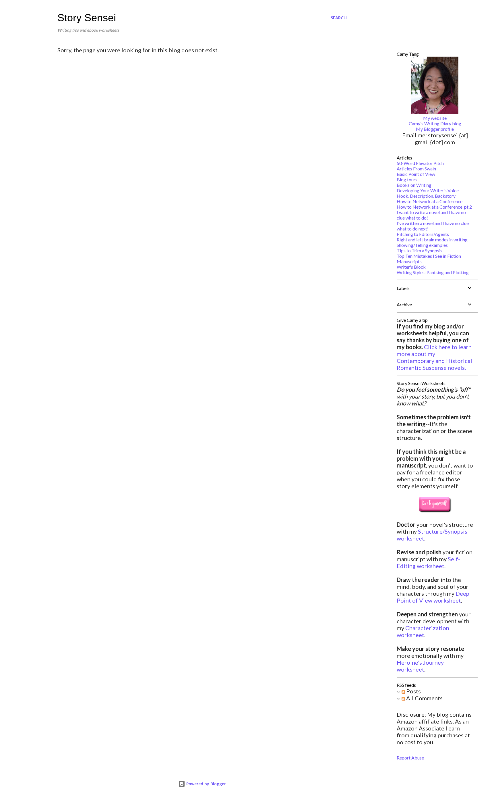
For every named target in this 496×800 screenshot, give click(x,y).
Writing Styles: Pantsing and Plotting (433, 272)
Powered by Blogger (205, 783)
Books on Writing (414, 185)
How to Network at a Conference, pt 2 (434, 206)
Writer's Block (411, 267)
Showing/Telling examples (422, 245)
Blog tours (407, 179)
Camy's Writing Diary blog (435, 123)
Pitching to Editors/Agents (423, 234)
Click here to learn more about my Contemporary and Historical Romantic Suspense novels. (434, 357)
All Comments (424, 698)
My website (435, 118)
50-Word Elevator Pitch (420, 163)
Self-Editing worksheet (428, 562)
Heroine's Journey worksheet (420, 666)
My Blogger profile (435, 129)
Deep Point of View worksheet (433, 597)
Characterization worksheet (423, 631)
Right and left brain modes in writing (432, 239)
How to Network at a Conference (429, 201)
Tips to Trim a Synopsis (419, 250)
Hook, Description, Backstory (426, 196)
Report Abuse (410, 757)
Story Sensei (86, 18)
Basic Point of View (416, 174)
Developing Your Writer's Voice (428, 190)
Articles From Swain (416, 168)
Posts (413, 691)
